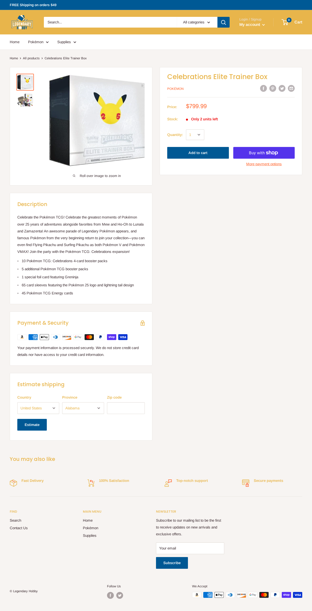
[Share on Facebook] (263, 88)
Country (24, 397)
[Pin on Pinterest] (272, 88)
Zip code (114, 397)
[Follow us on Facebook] (110, 595)
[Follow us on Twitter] (119, 595)
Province (69, 397)
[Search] (223, 22)
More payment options (264, 164)
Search (15, 520)
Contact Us (19, 528)
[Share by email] (291, 88)
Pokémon (35, 42)
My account (250, 24)
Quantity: (175, 135)
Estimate (32, 425)
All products (31, 58)
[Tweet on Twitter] (282, 88)
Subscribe (172, 563)
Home (15, 42)
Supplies (64, 42)
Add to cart (197, 153)
